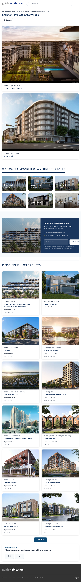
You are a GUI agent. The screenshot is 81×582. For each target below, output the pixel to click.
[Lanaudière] (40, 200)
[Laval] (14, 200)
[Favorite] (75, 28)
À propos (18, 578)
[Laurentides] (67, 183)
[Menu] (77, 3)
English (77, 578)
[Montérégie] (40, 183)
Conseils (25, 578)
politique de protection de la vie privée (61, 248)
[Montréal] (14, 183)
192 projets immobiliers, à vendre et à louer (33, 169)
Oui (9, 556)
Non (19, 556)
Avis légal (31, 578)
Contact (4, 578)
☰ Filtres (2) (8, 20)
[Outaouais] (67, 200)
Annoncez (11, 578)
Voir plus (40, 539)
